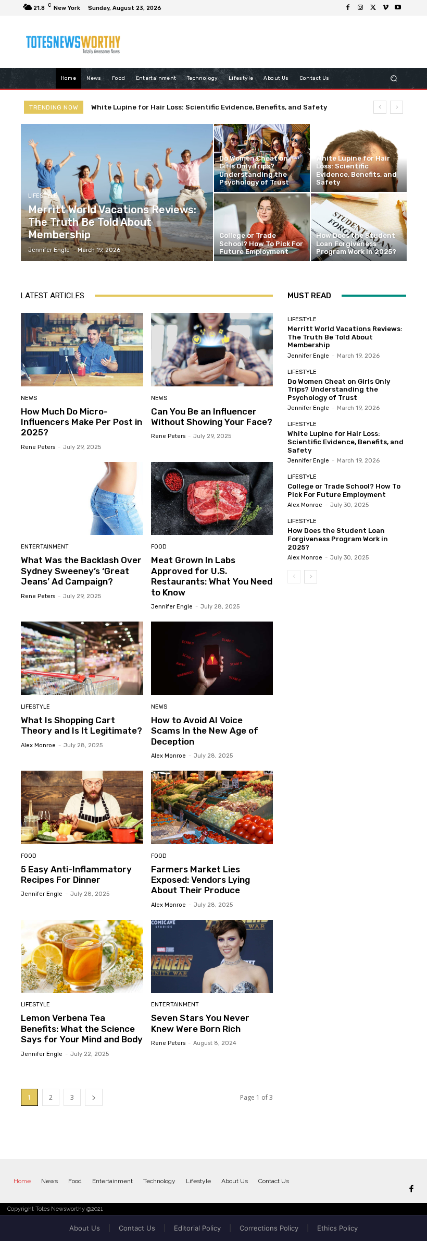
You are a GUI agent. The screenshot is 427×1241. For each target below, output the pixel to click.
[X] (373, 8)
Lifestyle (42, 195)
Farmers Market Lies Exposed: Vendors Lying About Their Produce (200, 880)
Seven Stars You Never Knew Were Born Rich (200, 1023)
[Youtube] (398, 8)
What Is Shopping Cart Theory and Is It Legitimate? (81, 725)
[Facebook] (348, 8)
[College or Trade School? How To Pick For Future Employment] (262, 227)
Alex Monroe (38, 745)
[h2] (74, 41)
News (29, 398)
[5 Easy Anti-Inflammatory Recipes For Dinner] (82, 807)
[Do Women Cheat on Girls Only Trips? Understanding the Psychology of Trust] (262, 158)
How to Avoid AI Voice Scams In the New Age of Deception (204, 731)
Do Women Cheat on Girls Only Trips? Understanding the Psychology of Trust (338, 390)
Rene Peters (38, 447)
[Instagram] (360, 8)
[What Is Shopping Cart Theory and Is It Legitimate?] (82, 658)
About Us (84, 1228)
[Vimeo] (385, 8)
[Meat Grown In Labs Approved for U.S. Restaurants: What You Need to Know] (212, 499)
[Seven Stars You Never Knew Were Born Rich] (212, 956)
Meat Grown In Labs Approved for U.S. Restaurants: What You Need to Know (211, 576)
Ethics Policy (337, 1228)
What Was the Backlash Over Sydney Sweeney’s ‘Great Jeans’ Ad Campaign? (81, 571)
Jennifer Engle (172, 606)
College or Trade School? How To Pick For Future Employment (208, 107)
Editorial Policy (197, 1228)
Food (159, 547)
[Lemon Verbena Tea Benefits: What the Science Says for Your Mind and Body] (82, 956)
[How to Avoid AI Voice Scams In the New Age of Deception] (212, 658)
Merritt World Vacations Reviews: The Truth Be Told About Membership (345, 337)
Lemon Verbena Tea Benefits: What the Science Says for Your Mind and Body (82, 1028)
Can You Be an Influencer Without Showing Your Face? (211, 416)
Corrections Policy (269, 1228)
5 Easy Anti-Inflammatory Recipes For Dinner (76, 874)
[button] (394, 78)
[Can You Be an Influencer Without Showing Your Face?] (212, 349)
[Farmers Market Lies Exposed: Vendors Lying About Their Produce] (212, 807)
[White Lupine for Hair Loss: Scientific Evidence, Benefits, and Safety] (359, 158)
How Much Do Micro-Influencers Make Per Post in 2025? (81, 422)
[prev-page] (293, 576)
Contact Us (137, 1228)
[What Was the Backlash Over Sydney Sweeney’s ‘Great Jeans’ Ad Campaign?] (82, 499)
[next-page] (94, 1097)
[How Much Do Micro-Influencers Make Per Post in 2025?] (82, 349)
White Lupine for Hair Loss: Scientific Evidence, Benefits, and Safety (345, 442)
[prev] (379, 107)
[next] (396, 107)
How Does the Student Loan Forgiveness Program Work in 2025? (337, 539)
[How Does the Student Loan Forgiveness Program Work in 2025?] (359, 227)
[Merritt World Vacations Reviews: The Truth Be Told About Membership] (117, 192)
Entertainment (45, 547)
